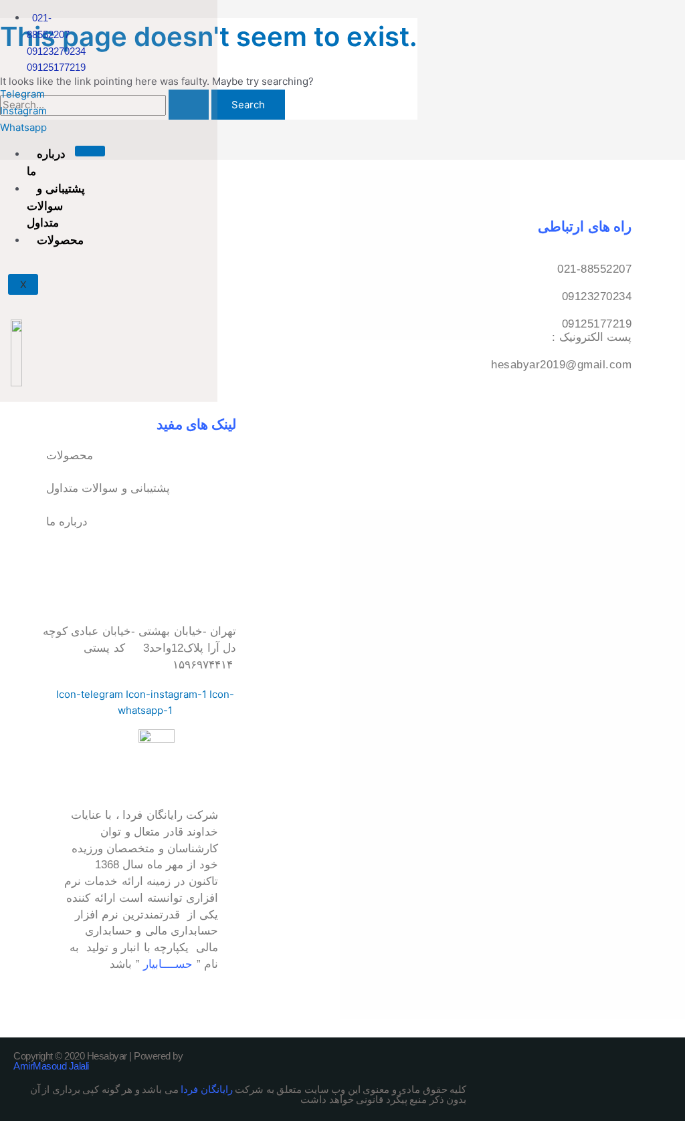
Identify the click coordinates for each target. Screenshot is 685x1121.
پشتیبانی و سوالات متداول (56, 205)
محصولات (60, 240)
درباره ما (46, 162)
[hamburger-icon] (90, 151)
